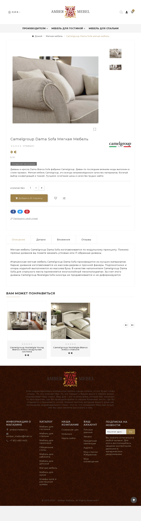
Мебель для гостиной (46, 428)
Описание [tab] (18, 239)
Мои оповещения (91, 460)
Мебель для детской (46, 462)
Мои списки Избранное (90, 453)
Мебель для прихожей (46, 441)
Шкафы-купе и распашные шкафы (47, 482)
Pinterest (27, 212)
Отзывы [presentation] (86, 239)
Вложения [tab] (63, 239)
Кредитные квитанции (90, 442)
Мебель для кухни (46, 473)
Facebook (13, 212)
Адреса (88, 447)
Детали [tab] (41, 239)
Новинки (67, 434)
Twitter (20, 212)
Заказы (88, 436)
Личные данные (88, 431)
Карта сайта (68, 438)
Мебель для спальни (46, 434)
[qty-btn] (41, 187)
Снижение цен (70, 429)
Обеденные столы (46, 448)
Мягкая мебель (48, 468)
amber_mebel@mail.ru (19, 436)
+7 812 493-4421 (18, 440)
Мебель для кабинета (46, 455)
